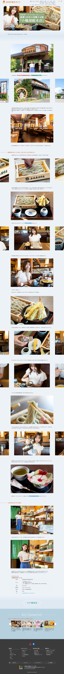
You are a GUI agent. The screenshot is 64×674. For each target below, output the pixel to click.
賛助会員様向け (48, 654)
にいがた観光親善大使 (25, 654)
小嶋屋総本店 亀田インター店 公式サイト (28, 593)
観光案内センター (36, 653)
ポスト (36, 603)
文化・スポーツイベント (49, 653)
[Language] (61, 1)
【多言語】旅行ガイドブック (38, 654)
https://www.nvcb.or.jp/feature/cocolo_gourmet (27, 626)
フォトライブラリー (38, 662)
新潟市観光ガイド (11, 2)
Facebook (34, 644)
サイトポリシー (24, 653)
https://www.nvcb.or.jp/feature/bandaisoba (49, 626)
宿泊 (51, 1)
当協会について (24, 650)
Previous (12, 90)
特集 (31, 1)
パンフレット (26, 662)
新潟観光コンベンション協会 (50, 650)
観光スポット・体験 (43, 1)
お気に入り (58, 1)
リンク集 (23, 651)
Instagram (30, 644)
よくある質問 (50, 662)
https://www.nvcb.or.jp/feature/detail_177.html (16, 626)
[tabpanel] (32, 91)
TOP (30, 4)
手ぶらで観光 (36, 650)
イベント (48, 1)
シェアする (32, 603)
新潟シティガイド (36, 651)
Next (52, 90)
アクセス (54, 1)
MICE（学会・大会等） (49, 651)
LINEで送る (34, 603)
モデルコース (37, 1)
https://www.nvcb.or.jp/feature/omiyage (38, 626)
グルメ (33, 1)
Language (61, 1)
